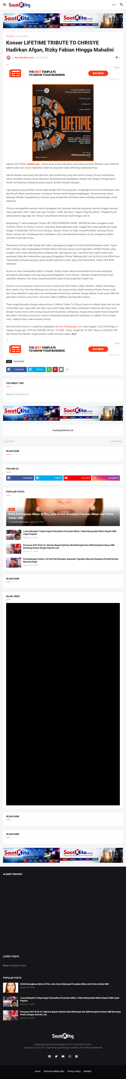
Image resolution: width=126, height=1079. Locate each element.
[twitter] (56, 1056)
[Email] (61, 369)
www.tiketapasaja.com (70, 326)
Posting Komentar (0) (63, 430)
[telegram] (76, 1056)
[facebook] (49, 1056)
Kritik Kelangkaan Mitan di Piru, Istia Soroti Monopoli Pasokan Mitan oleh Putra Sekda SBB (64, 984)
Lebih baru (10, 441)
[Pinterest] (55, 369)
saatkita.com (33, 164)
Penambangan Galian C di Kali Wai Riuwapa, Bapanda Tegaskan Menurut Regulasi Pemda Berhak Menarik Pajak (70, 560)
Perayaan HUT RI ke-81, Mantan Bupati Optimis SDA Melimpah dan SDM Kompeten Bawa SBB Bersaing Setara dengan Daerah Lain (68, 546)
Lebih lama (116, 441)
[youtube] (63, 1056)
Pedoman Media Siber (54, 1071)
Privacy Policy (74, 1071)
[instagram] (69, 1056)
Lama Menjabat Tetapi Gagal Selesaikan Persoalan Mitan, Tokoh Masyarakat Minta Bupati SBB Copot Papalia (69, 532)
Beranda (10, 36)
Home (38, 1071)
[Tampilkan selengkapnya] (67, 369)
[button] (4, 4)
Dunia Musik (22, 36)
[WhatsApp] (49, 369)
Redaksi (87, 1071)
